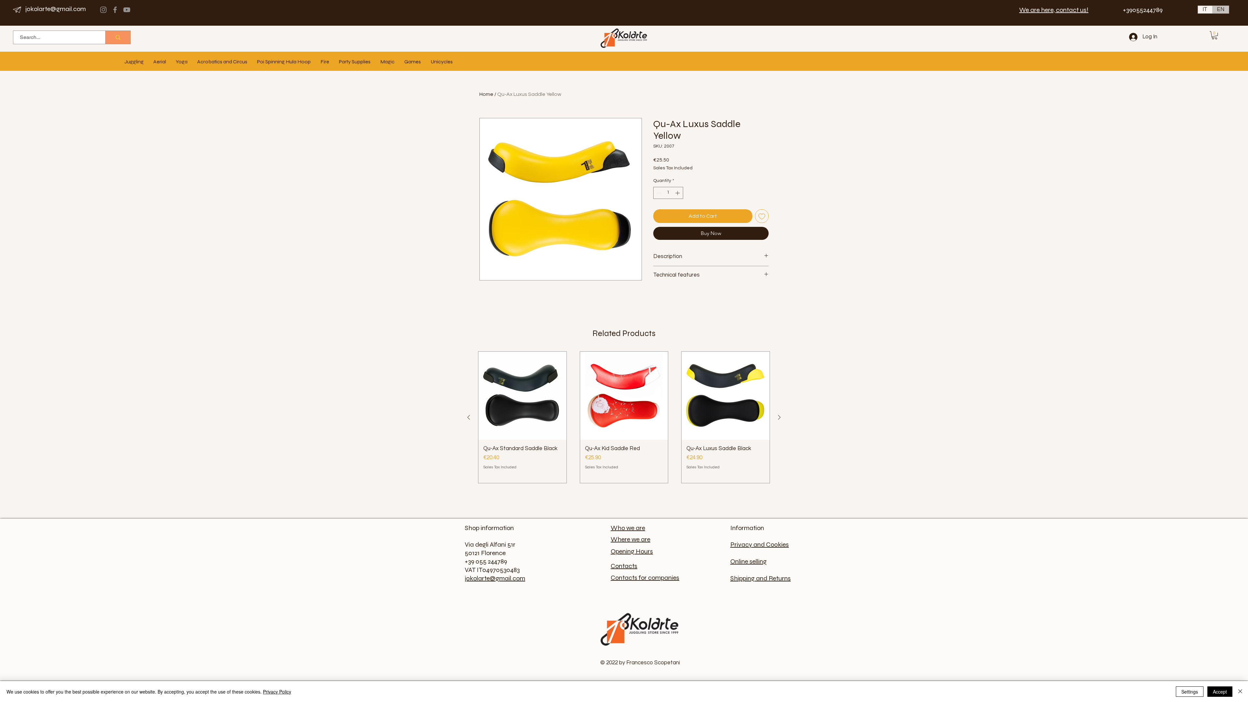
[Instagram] (103, 10)
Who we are (628, 528)
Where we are (630, 539)
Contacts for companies (645, 578)
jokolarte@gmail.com (55, 9)
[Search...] (117, 37)
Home (486, 94)
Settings (1189, 691)
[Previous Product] (469, 417)
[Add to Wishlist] (762, 216)
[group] (624, 417)
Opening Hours (632, 551)
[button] (1214, 35)
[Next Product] (779, 417)
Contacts (624, 566)
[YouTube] (127, 10)
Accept (1220, 691)
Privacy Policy (277, 691)
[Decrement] (658, 193)
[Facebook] (115, 10)
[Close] (1240, 691)
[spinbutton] (668, 193)
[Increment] (678, 193)
